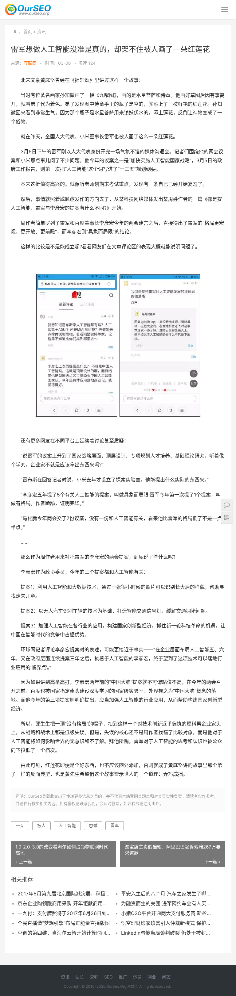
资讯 (41, 31)
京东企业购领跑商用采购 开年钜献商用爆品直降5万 (64, 903)
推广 (123, 976)
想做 (93, 825)
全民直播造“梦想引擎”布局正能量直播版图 (64, 923)
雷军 (114, 825)
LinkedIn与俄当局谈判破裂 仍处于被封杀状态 (167, 933)
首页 (27, 31)
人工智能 (67, 825)
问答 (166, 976)
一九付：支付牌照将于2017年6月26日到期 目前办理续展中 (64, 913)
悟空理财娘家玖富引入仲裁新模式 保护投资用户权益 (167, 923)
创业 (152, 976)
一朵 (20, 825)
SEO (108, 976)
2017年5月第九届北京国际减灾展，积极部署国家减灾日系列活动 (64, 894)
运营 (137, 976)
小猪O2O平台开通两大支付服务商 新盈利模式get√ (167, 913)
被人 (41, 825)
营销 (94, 976)
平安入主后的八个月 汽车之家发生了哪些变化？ (167, 894)
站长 (79, 976)
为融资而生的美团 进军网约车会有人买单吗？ (167, 903)
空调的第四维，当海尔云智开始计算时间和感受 (64, 933)
